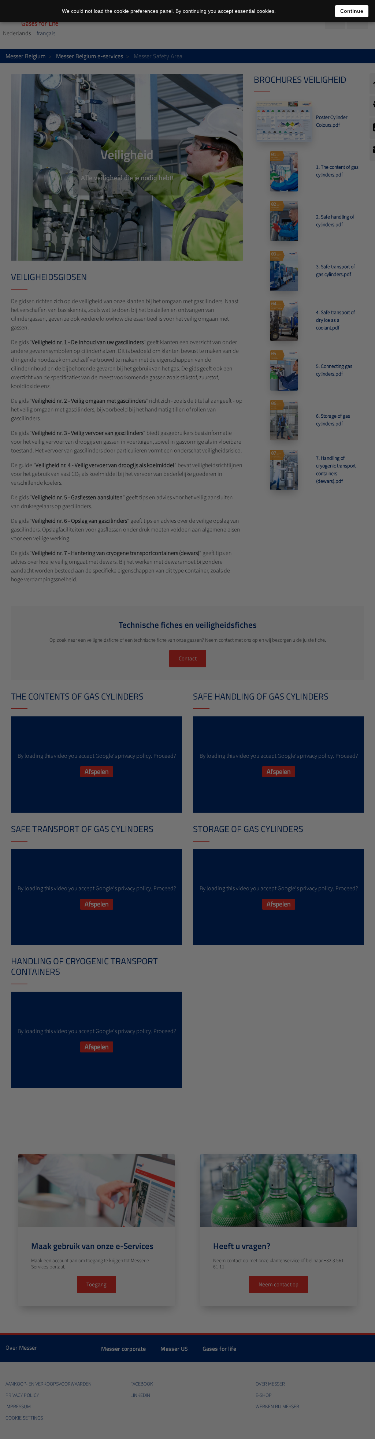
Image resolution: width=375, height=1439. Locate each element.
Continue (351, 11)
